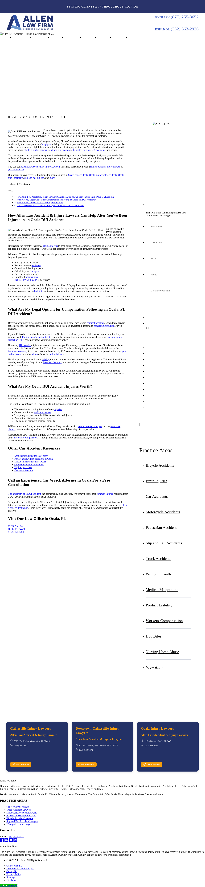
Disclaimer (11, 880)
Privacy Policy (13, 874)
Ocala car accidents (78, 175)
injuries (58, 409)
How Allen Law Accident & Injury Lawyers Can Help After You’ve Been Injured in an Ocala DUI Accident (65, 197)
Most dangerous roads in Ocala (30, 461)
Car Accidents (38, 117)
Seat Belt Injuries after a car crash (31, 455)
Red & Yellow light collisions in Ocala (33, 458)
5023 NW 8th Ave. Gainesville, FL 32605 (32, 741)
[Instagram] (15, 841)
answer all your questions (25, 437)
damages (34, 271)
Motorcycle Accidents (163, 512)
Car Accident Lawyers (17, 806)
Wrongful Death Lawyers (19, 824)
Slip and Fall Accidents (164, 543)
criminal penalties (95, 323)
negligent (47, 144)
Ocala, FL (11, 871)
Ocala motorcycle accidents (103, 175)
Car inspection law (23, 470)
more (52, 177)
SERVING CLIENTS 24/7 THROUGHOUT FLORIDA (102, 6)
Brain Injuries (156, 481)
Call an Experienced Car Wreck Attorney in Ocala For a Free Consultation (50, 205)
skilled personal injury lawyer (105, 166)
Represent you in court (25, 279)
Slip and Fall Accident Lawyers (22, 821)
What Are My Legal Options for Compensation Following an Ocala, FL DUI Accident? (56, 199)
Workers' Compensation (164, 621)
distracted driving (81, 150)
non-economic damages (90, 426)
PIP (21, 340)
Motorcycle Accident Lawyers (21, 812)
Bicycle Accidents (160, 465)
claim (35, 354)
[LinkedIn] (6, 841)
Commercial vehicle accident (29, 464)
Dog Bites (153, 636)
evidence (36, 265)
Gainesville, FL (14, 865)
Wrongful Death (158, 574)
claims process (50, 246)
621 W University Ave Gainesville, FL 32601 (98, 745)
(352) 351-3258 (16, 169)
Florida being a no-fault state (36, 337)
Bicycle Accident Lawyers (19, 818)
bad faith (38, 291)
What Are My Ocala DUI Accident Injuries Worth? (40, 202)
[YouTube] (11, 841)
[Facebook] (2, 841)
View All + (154, 667)
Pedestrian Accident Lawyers (21, 815)
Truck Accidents (158, 558)
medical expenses (42, 412)
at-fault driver (56, 354)
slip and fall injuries (34, 177)
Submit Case (165, 417)
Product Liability (159, 605)
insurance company (18, 351)
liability (45, 359)
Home (13, 117)
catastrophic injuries (104, 325)
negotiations (31, 277)
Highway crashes (23, 467)
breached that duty (52, 362)
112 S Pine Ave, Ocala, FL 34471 (16, 527)
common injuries (104, 493)
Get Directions (22, 764)
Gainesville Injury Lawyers (30, 728)
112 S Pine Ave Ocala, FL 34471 (158, 741)
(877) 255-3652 (185, 16)
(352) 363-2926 (185, 28)
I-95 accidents (98, 150)
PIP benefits (25, 345)
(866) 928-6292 (86, 750)
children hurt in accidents (36, 150)
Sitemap (10, 877)
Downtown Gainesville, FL (20, 868)
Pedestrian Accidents (162, 527)
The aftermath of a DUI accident (24, 493)
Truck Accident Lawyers (18, 809)
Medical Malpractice (162, 590)
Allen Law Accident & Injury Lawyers (40, 166)
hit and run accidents (60, 150)
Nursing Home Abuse (162, 652)
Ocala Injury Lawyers (157, 728)
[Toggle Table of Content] (10, 191)
